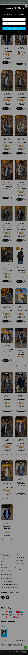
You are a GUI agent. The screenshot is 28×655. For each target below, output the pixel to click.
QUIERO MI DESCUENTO (14, 28)
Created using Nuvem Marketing (14, 33)
